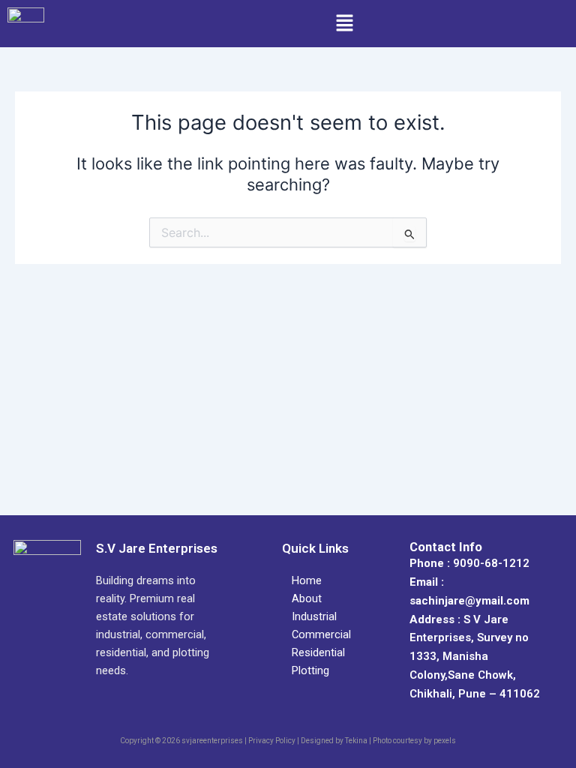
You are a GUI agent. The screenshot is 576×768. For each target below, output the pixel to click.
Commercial (321, 634)
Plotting (310, 670)
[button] (344, 24)
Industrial (314, 616)
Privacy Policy (272, 740)
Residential (318, 652)
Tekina (356, 740)
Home (307, 580)
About (307, 598)
